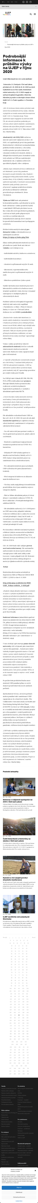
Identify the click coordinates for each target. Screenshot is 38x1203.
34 (26, 951)
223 (10, 1055)
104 (27, 988)
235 (19, 1060)
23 (22, 946)
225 (19, 1055)
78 (22, 975)
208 (11, 1047)
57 (19, 964)
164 (27, 1020)
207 (26, 1044)
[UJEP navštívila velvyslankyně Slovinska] (19, 904)
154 (27, 1015)
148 (23, 1012)
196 (15, 1039)
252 (10, 1071)
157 (19, 1018)
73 (22, 972)
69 (26, 970)
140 (11, 1010)
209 (15, 1047)
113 (23, 994)
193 (23, 1036)
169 (28, 1023)
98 (23, 986)
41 (15, 956)
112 (19, 994)
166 (15, 1023)
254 (19, 1071)
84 (26, 978)
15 (13, 943)
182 (19, 1031)
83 (22, 978)
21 (15, 946)
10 (17, 940)
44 (26, 956)
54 (26, 962)
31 (15, 951)
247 (10, 1068)
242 (28, 1063)
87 (19, 980)
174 (27, 1026)
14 (10, 943)
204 (12, 1044)
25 (11, 948)
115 (11, 996)
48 (23, 959)
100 (11, 988)
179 (27, 1028)
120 (11, 999)
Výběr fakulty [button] (5, 6)
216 (23, 1050)
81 (15, 978)
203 (26, 1042)
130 (11, 1004)
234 (15, 1060)
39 (26, 954)
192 (19, 1036)
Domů (6, 42)
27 (19, 948)
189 (27, 1034)
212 (28, 1047)
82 (19, 978)
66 (15, 970)
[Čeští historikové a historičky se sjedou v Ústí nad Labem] (19, 826)
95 (11, 986)
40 (11, 956)
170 (11, 1026)
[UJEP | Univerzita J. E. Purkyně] (7, 13)
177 (19, 1028)
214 (15, 1050)
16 (17, 943)
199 (28, 1039)
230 (19, 1058)
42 (19, 956)
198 (23, 1039)
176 (15, 1028)
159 (27, 1018)
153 (23, 1015)
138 (23, 1007)
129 (27, 1002)
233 (10, 1060)
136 (15, 1007)
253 (15, 1071)
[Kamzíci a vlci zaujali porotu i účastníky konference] (19, 865)
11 (20, 940)
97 (19, 986)
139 (27, 1007)
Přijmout (19, 1187)
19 (28, 943)
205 (17, 1044)
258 (15, 1074)
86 (15, 980)
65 (11, 970)
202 (21, 1042)
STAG (15, 2)
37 (19, 954)
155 (11, 1018)
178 (23, 1028)
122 (19, 999)
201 (17, 1042)
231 (23, 1058)
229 (15, 1058)
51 (15, 962)
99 (26, 986)
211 (23, 1047)
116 (15, 996)
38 (22, 954)
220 (19, 1052)
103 (23, 988)
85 (11, 980)
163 (23, 1020)
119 (27, 996)
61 (15, 967)
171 (15, 1026)
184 (27, 1031)
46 (15, 959)
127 (19, 1002)
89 (26, 980)
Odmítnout (19, 1192)
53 (22, 962)
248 (15, 1068)
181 (15, 1031)
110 (11, 994)
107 (19, 991)
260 (24, 1074)
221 (23, 1052)
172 (19, 1026)
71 (15, 972)
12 (23, 940)
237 (28, 1060)
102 (19, 988)
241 (23, 1063)
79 (26, 975)
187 (19, 1034)
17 (20, 943)
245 (21, 1066)
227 (28, 1055)
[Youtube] (30, 2)
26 (15, 948)
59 (26, 964)
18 (24, 943)
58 (22, 964)
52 (19, 962)
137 (19, 1007)
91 (15, 983)
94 (26, 983)
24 (26, 946)
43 (23, 956)
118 (23, 996)
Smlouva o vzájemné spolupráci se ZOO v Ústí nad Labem (17, 801)
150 (11, 1015)
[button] (35, 1170)
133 (23, 1004)
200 (13, 1042)
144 (27, 1010)
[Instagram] (27, 2)
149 (28, 1012)
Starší (33, 937)
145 (10, 1012)
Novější (5, 937)
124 (27, 999)
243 (12, 1066)
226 (23, 1055)
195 (10, 1039)
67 (19, 970)
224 (15, 1055)
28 (22, 948)
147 (19, 1012)
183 (23, 1031)
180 (11, 1031)
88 (22, 980)
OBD (8, 2)
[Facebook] (23, 2)
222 (28, 1052)
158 (23, 1018)
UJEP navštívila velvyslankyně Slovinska (16, 918)
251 (28, 1068)
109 (28, 991)
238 (10, 1063)
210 (19, 1047)
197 (19, 1039)
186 (15, 1034)
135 (11, 1007)
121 (15, 999)
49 (26, 959)
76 (15, 975)
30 (11, 951)
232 (28, 1058)
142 (19, 1010)
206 (21, 1044)
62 (19, 967)
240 (19, 1063)
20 (11, 946)
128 (23, 1002)
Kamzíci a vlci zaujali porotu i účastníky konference (15, 879)
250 (24, 1068)
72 (19, 972)
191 (15, 1036)
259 (19, 1074)
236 (23, 1060)
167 (19, 1023)
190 (11, 1036)
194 (27, 1036)
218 (10, 1052)
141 (15, 1010)
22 (19, 946)
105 (10, 991)
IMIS (12, 2)
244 (17, 1066)
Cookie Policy (19, 1201)
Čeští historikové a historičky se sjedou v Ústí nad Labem (16, 840)
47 (19, 959)
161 (15, 1020)
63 (23, 967)
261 (28, 1074)
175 (11, 1028)
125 (11, 1002)
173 (23, 1026)
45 (11, 959)
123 (23, 999)
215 (19, 1050)
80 (11, 978)
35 (11, 954)
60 (11, 967)
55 (11, 964)
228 (10, 1058)
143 (23, 1010)
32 (19, 951)
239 (15, 1063)
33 (22, 951)
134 (27, 1004)
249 (19, 1068)
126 (15, 1002)
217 (27, 1050)
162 (19, 1020)
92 (19, 983)
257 (10, 1074)
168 (23, 1023)
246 (26, 1066)
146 (15, 1012)
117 (19, 996)
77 (19, 975)
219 (15, 1052)
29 (26, 948)
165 (10, 1023)
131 (15, 1004)
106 (15, 991)
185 (11, 1034)
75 (11, 975)
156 (15, 1018)
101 (15, 988)
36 (15, 954)
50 (11, 962)
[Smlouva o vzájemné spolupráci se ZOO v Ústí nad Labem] (19, 787)
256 (28, 1071)
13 (27, 940)
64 (26, 967)
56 (15, 964)
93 (23, 983)
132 (19, 1004)
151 (15, 1015)
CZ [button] (3, 2)
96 (15, 986)
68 (23, 970)
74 (26, 972)
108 (23, 991)
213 (11, 1050)
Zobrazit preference (19, 1197)
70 (11, 972)
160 (11, 1020)
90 (11, 983)
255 (23, 1071)
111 (15, 994)
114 (27, 994)
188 (23, 1034)
